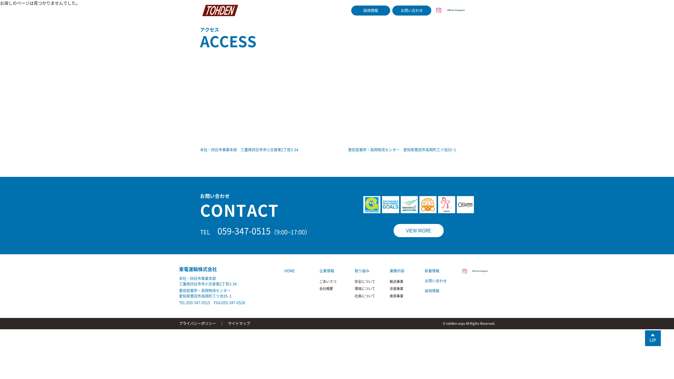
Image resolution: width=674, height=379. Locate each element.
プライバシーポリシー (197, 323)
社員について (365, 296)
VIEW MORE (418, 230)
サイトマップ (239, 323)
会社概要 (326, 288)
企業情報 (270, 10)
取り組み (293, 10)
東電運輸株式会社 (198, 269)
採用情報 (370, 10)
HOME (250, 10)
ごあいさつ (327, 281)
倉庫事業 (396, 296)
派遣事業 (396, 288)
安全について (365, 281)
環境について (365, 288)
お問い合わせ (412, 10)
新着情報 (338, 10)
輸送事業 (396, 281)
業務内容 (316, 10)
